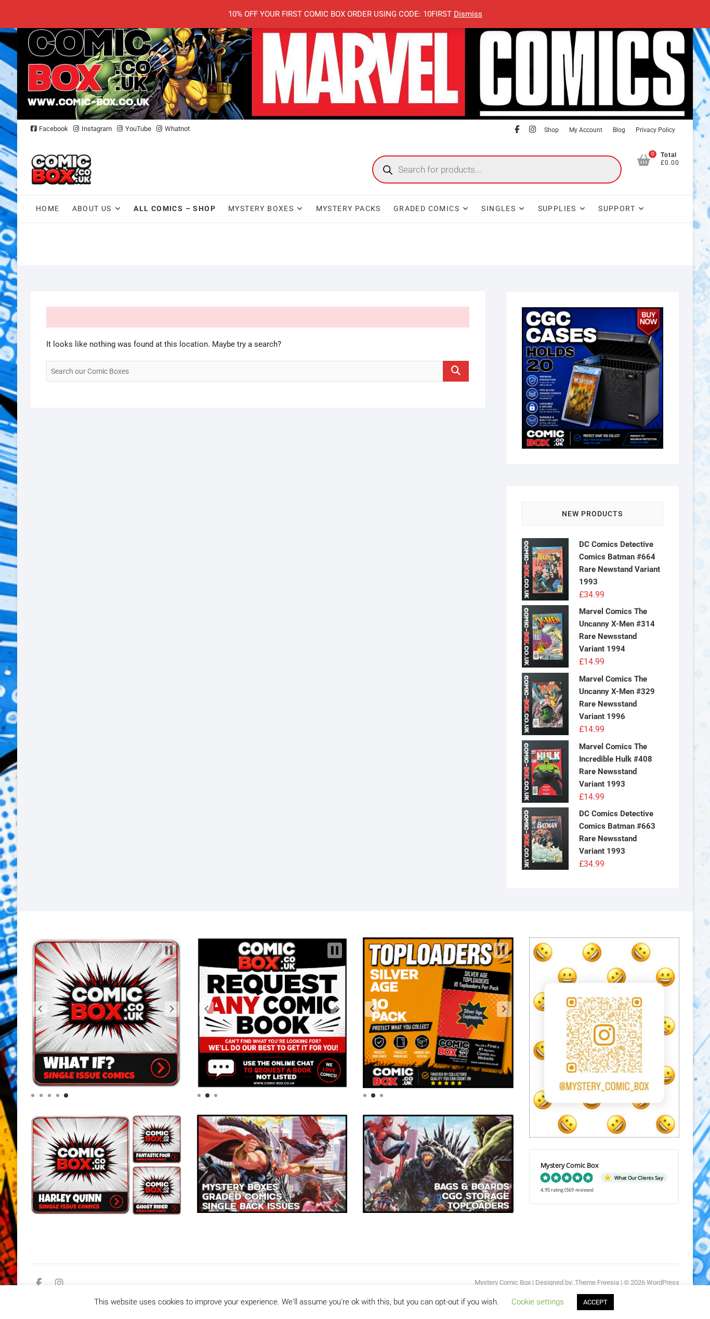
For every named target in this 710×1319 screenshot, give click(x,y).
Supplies (557, 208)
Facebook (53, 129)
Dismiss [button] (468, 14)
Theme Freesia (597, 1282)
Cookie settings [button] (537, 1302)
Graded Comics (426, 208)
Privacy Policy (655, 130)
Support (616, 208)
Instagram (97, 129)
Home (48, 208)
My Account (585, 130)
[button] (40, 1009)
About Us (92, 208)
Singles (498, 208)
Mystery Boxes (261, 208)
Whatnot (177, 129)
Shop (551, 130)
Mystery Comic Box (503, 1282)
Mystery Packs (348, 208)
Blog (619, 130)
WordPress (663, 1282)
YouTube (138, 129)
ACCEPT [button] (595, 1302)
